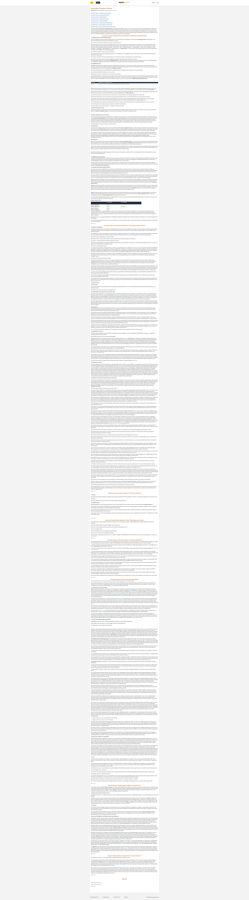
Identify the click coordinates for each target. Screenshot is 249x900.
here (118, 263)
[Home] (124, 3)
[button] (154, 2)
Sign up (98, 2)
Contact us (126, 897)
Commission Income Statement (115, 423)
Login (92, 2)
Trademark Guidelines (138, 410)
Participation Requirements (110, 803)
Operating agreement (94, 897)
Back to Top (93, 223)
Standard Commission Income (96, 882)
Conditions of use (116, 897)
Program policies (106, 897)
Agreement (103, 68)
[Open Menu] (157, 3)
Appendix (92, 110)
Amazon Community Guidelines (124, 803)
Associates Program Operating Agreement (135, 28)
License (126, 322)
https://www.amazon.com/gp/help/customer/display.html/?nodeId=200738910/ (114, 83)
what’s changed (113, 10)
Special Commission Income (96, 884)
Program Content (102, 610)
